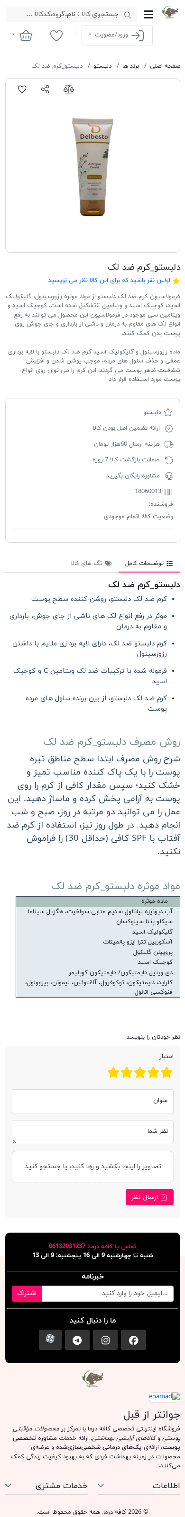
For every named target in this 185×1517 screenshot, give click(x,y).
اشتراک (27, 1293)
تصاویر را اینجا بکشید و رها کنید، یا (92, 1166)
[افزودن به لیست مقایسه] (68, 89)
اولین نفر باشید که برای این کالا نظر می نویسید (109, 280)
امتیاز (166, 1056)
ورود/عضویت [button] (111, 35)
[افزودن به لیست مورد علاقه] (22, 89)
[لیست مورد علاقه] (56, 35)
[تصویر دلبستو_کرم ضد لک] (93, 165)
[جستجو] (127, 15)
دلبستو (152, 412)
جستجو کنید (42, 1166)
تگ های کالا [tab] (87, 563)
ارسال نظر (145, 1197)
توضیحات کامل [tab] (145, 563)
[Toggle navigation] (148, 14)
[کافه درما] (170, 12)
